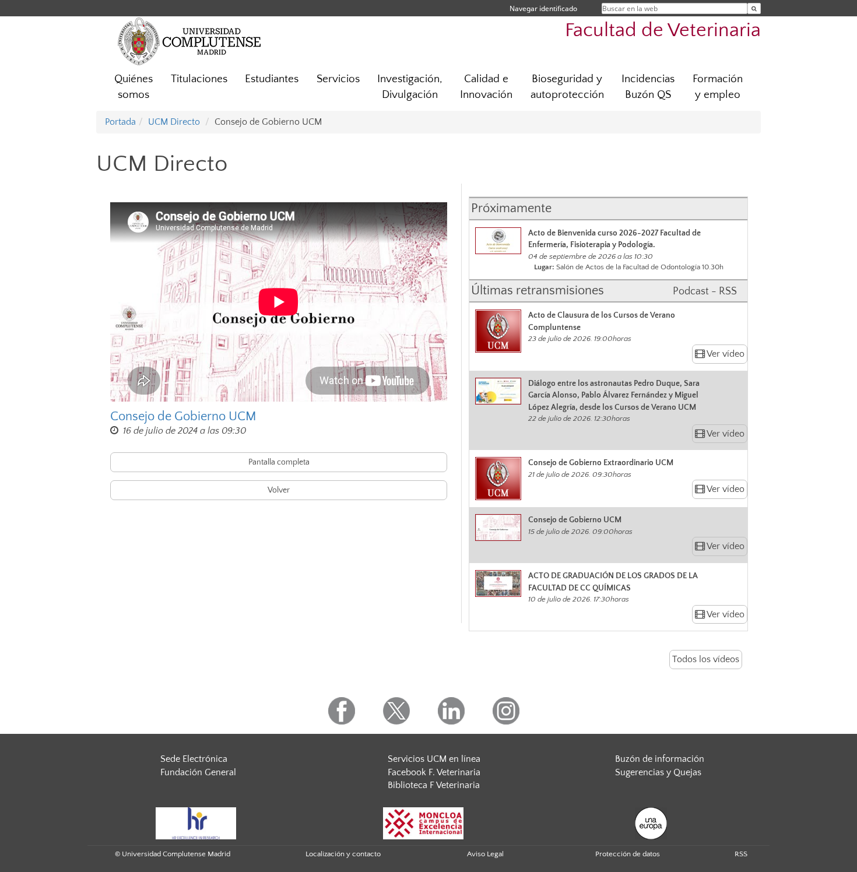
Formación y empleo (718, 87)
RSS (741, 854)
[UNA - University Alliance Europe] (651, 822)
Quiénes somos (133, 87)
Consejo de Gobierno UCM (183, 416)
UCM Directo (174, 122)
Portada (120, 122)
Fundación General (198, 772)
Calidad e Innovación (486, 87)
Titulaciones (199, 79)
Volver (279, 490)
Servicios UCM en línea (434, 759)
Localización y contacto (343, 854)
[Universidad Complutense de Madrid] (189, 41)
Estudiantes (271, 79)
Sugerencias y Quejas (658, 772)
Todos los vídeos (705, 659)
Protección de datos (627, 854)
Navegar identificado (543, 8)
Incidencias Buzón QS (648, 87)
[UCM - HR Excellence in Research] (196, 822)
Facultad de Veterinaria (663, 30)
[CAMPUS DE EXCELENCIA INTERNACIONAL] (423, 822)
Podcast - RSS (705, 291)
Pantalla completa (279, 462)
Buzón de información (659, 759)
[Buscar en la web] (754, 8)
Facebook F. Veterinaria (434, 772)
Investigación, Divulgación (409, 87)
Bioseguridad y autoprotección (567, 87)
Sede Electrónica (193, 759)
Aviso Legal (485, 854)
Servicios (338, 79)
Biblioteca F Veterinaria (434, 785)
